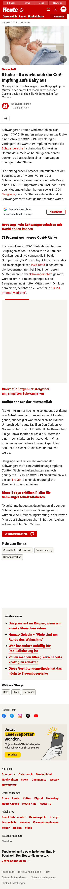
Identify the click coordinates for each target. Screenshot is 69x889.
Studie (16, 692)
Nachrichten (10, 779)
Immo (27, 2)
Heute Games (10, 803)
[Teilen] (6, 118)
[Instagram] (20, 715)
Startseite (6, 22)
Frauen (16, 479)
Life (15, 22)
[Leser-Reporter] (48, 9)
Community (39, 779)
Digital (38, 798)
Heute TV (45, 803)
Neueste (58, 16)
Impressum (8, 872)
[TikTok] (28, 715)
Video (28, 828)
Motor (6, 828)
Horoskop (52, 798)
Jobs (41, 2)
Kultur (27, 798)
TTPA (47, 872)
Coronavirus (25, 550)
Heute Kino (29, 803)
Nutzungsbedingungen (43, 877)
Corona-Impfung (44, 550)
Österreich (10, 16)
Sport (22, 16)
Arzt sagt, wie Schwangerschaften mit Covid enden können (32, 227)
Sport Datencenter (14, 817)
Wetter (54, 779)
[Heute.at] (10, 9)
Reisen (17, 828)
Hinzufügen (56, 211)
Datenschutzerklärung (14, 877)
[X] (12, 715)
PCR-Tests (38, 265)
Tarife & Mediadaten (29, 872)
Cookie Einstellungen (13, 883)
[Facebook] (4, 715)
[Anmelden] (55, 9)
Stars (5, 798)
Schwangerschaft (13, 148)
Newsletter (9, 785)
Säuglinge (8, 194)
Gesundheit (25, 22)
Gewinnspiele (37, 817)
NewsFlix (57, 2)
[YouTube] (36, 715)
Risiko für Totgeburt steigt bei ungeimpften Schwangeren (25, 391)
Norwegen (29, 692)
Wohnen (25, 822)
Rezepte (55, 817)
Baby (6, 692)
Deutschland (44, 774)
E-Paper (11, 2)
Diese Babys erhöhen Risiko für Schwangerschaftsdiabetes (26, 495)
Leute (15, 798)
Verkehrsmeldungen (45, 822)
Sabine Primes (23, 103)
